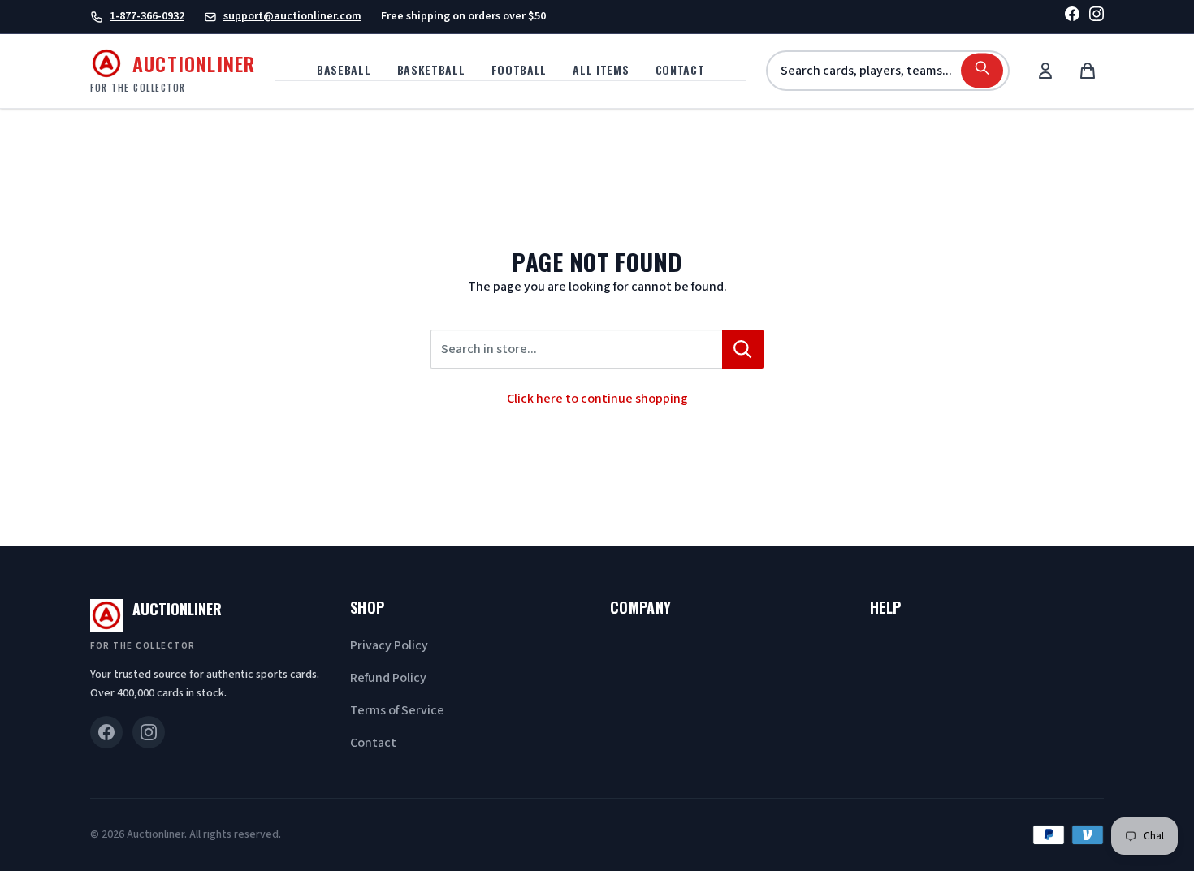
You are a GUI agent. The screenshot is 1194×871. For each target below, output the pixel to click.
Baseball (344, 69)
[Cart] (1087, 70)
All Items (601, 69)
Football (519, 69)
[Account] (1045, 70)
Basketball (431, 69)
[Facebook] (1072, 16)
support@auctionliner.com (292, 16)
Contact (680, 69)
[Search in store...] (743, 349)
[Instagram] (1096, 16)
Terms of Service (397, 710)
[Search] (982, 71)
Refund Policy (388, 678)
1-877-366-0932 (147, 16)
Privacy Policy (389, 645)
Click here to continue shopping (597, 398)
